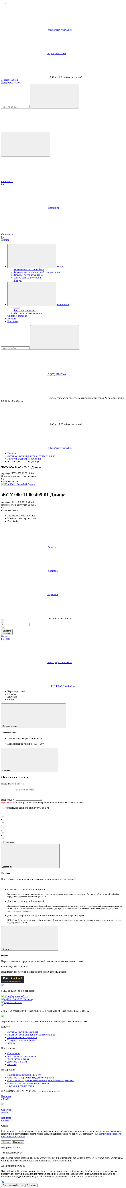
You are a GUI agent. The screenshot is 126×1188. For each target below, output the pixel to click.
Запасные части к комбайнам (29, 269)
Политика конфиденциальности (24, 1075)
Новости (11, 318)
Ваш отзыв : (8, 799)
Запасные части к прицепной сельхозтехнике (37, 272)
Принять (6, 1142)
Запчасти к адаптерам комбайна (24, 458)
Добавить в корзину (6, 632)
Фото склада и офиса (24, 310)
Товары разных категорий (27, 277)
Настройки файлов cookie (20, 1086)
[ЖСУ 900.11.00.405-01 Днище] (18, 484)
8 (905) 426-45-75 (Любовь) (62, 686)
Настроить (18, 1142)
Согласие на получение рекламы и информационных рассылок (40, 1080)
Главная (11, 453)
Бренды (18, 280)
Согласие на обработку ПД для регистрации (30, 1077)
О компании (13, 1053)
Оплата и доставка (17, 316)
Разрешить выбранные (13, 1185)
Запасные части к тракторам (28, 275)
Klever (10, 515)
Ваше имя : (7, 783)
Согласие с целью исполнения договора (28, 1083)
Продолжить (8, 842)
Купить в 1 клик (5, 637)
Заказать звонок (9, 80)
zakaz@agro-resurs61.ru (60, 30)
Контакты (12, 321)
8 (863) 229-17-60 (57, 53)
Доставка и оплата (17, 1061)
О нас (17, 307)
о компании (63, 304)
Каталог (61, 266)
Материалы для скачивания (28, 313)
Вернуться (31, 1185)
